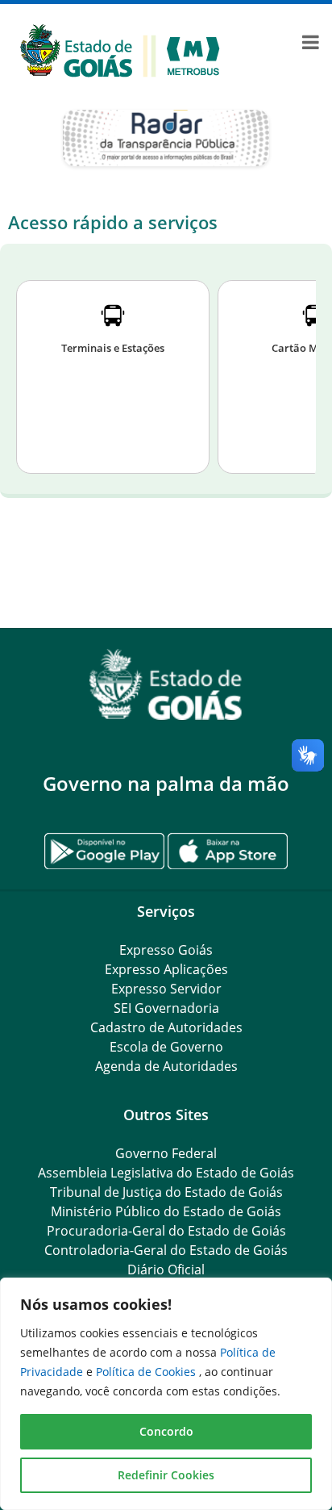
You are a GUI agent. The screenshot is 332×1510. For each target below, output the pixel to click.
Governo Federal (166, 1153)
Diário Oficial (166, 1269)
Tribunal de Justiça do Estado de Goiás (166, 1192)
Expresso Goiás (166, 950)
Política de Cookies (147, 1371)
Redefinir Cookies (166, 1475)
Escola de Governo (166, 1047)
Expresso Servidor (166, 989)
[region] (166, 1394)
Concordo (166, 1431)
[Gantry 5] (166, 685)
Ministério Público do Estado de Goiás (166, 1211)
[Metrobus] (120, 49)
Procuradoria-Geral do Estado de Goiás (166, 1231)
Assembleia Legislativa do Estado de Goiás (166, 1173)
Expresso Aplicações (166, 969)
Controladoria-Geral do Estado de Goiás (166, 1250)
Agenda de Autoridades (166, 1066)
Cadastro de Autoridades (166, 1027)
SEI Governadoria (166, 1008)
